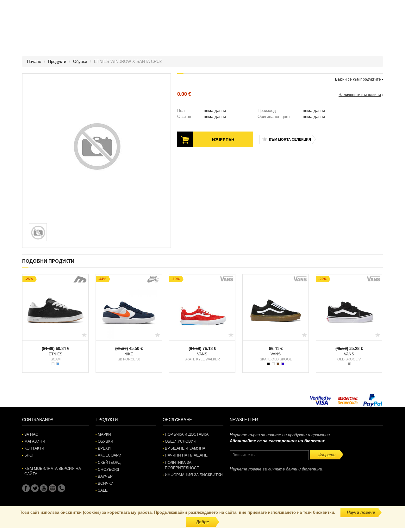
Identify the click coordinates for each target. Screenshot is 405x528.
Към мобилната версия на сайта (52, 471)
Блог (29, 455)
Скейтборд (109, 462)
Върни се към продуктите (358, 79)
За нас (31, 434)
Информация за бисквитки (194, 475)
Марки (104, 434)
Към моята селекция (290, 139)
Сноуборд (108, 469)
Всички (106, 483)
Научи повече (361, 512)
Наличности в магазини (360, 95)
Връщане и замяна (185, 448)
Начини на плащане (186, 455)
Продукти (57, 61)
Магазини (34, 441)
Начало (34, 61)
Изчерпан (223, 140)
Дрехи (104, 448)
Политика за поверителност (182, 465)
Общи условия (180, 441)
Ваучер (105, 476)
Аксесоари (110, 455)
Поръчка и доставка (187, 434)
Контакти (34, 448)
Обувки (80, 61)
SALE (103, 490)
